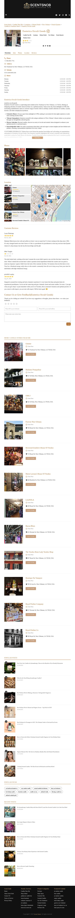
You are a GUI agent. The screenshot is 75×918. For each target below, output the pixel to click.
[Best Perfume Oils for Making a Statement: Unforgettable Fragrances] (9, 697)
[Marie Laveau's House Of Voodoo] (13, 482)
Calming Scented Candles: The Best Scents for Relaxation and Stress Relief (35, 766)
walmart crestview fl (26, 900)
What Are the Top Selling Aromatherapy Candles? (29, 678)
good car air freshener (59, 903)
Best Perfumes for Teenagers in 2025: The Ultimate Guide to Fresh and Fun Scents (37, 722)
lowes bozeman (25, 898)
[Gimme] (13, 352)
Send (68, 324)
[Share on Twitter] (46, 46)
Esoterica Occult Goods (28, 26)
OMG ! (28, 396)
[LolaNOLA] (13, 508)
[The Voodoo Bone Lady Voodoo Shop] (13, 560)
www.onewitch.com (10, 72)
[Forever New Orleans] (13, 430)
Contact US (7, 896)
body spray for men (59, 907)
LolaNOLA (30, 500)
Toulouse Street (26, 37)
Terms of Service (8, 898)
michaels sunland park (11, 795)
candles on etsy (33, 791)
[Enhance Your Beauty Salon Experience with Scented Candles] (9, 856)
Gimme (28, 344)
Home (5, 891)
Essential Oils (41, 896)
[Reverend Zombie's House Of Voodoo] (13, 456)
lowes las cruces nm (26, 907)
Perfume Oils (41, 907)
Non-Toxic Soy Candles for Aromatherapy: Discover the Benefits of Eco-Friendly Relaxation (40, 663)
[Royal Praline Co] (13, 638)
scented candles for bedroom (40, 788)
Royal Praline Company (34, 604)
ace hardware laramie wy (11, 788)
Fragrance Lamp (42, 905)
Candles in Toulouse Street (12, 26)
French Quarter (55, 24)
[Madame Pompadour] (13, 378)
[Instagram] (63, 15)
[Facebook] (56, 15)
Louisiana (27, 24)
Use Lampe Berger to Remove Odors (26, 822)
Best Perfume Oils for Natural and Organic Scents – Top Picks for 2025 (34, 707)
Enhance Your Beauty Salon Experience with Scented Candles (32, 851)
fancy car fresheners (55, 788)
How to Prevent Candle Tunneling (25, 866)
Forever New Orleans (51, 196)
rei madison (24, 903)
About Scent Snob (9, 893)
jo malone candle (58, 891)
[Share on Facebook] (44, 46)
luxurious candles (22, 791)
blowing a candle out (56, 791)
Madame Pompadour (33, 370)
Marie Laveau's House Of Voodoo (38, 474)
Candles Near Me (18, 24)
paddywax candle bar (26, 896)
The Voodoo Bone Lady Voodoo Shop (39, 552)
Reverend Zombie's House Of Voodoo (40, 448)
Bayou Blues (30, 526)
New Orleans (46, 24)
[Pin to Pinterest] (48, 46)
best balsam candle (10, 791)
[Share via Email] (50, 46)
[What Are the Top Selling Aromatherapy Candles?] (9, 682)
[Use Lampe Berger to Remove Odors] (9, 826)
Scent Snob (7, 24)
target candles (57, 898)
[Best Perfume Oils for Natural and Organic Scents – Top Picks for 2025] (9, 712)
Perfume (40, 891)
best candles (57, 893)
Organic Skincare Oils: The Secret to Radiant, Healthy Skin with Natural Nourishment (38, 751)
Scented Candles (42, 898)
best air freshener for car (60, 905)
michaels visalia (44, 791)
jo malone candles (58, 896)
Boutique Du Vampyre (34, 578)
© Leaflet (60, 220)
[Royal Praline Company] (13, 612)
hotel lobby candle (59, 900)
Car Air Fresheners (42, 900)
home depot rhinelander (27, 905)
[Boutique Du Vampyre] (13, 586)
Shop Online (24, 893)
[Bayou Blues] (13, 534)
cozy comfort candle (25, 788)
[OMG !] (13, 404)
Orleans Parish (36, 24)
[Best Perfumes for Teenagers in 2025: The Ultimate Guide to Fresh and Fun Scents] (9, 727)
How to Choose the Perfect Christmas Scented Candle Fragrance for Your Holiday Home (38, 737)
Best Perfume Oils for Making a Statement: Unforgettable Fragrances (34, 692)
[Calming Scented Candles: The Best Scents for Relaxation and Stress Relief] (9, 771)
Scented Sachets (42, 903)
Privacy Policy (8, 900)
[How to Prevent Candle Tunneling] (9, 871)
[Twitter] (59, 15)
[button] (49, 207)
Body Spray (41, 893)
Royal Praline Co (32, 630)
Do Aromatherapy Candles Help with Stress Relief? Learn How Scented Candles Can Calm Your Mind (42, 807)
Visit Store (31, 354)
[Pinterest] (66, 15)
